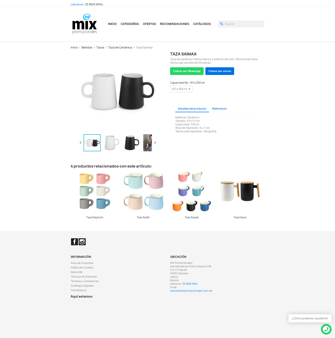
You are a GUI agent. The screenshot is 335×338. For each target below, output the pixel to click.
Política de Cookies (82, 267)
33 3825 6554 (94, 4)
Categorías (130, 24)
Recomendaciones (174, 24)
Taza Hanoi (240, 217)
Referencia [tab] (219, 109)
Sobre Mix (77, 272)
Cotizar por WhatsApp (186, 71)
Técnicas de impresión (84, 276)
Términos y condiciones (85, 281)
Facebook (74, 241)
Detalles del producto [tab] (192, 109)
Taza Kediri (143, 217)
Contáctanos (79, 290)
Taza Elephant (94, 217)
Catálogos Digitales (82, 285)
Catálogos (202, 24)
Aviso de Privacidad (82, 263)
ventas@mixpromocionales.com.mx (191, 290)
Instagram (82, 241)
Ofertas (149, 24)
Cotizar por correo (220, 71)
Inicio (112, 24)
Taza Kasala (192, 217)
